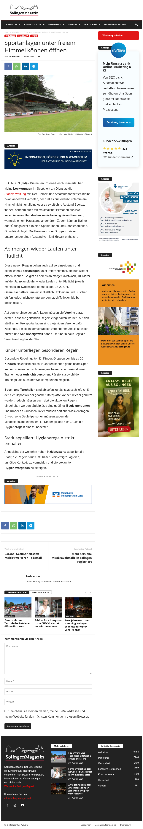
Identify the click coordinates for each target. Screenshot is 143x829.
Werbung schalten (115, 24)
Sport (34, 36)
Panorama (23, 36)
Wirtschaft (90, 24)
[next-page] (90, 592)
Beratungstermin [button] (119, 122)
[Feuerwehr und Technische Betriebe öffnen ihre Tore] (17, 607)
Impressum (125, 824)
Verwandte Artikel (16, 592)
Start (6, 32)
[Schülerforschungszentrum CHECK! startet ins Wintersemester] (48, 607)
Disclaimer (86, 824)
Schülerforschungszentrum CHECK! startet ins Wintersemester (48, 623)
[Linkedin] (25, 66)
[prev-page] (85, 592)
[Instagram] (16, 805)
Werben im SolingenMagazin (19, 786)
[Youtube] (23, 805)
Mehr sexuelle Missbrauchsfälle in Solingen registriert (72, 557)
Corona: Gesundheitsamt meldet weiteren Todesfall (23, 556)
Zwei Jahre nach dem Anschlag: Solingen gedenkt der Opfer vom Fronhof (77, 625)
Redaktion (14, 56)
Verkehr (72, 24)
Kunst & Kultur (32, 24)
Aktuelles (11, 24)
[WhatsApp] (16, 66)
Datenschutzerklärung (105, 824)
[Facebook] (8, 66)
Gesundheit (54, 24)
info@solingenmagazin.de (18, 798)
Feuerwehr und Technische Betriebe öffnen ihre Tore (17, 623)
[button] (136, 24)
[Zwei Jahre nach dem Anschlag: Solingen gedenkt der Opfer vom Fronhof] (78, 607)
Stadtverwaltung (15, 194)
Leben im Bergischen (109, 769)
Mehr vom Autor (40, 592)
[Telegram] (34, 66)
